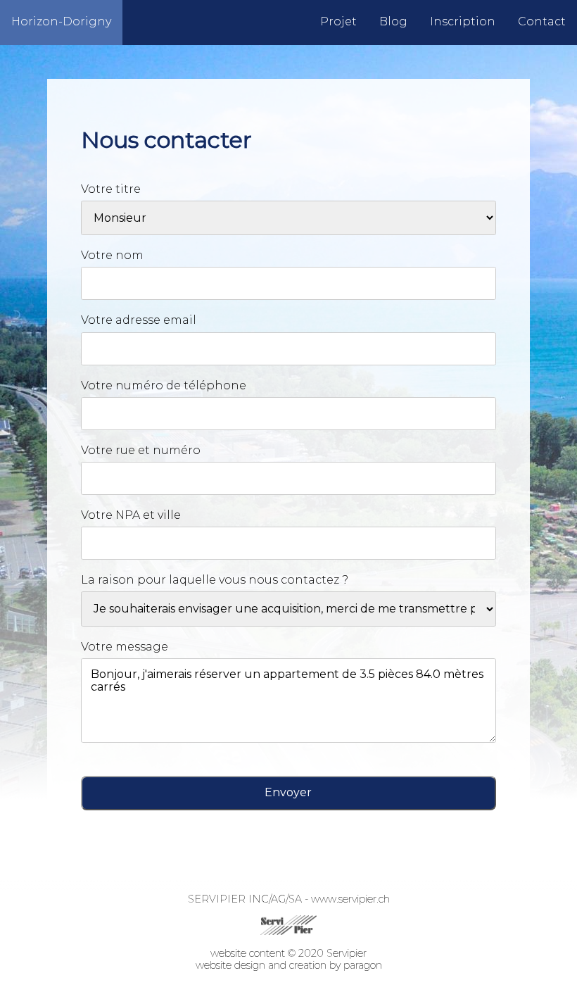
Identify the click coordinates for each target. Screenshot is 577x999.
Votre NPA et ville (131, 515)
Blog (393, 21)
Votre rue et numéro (141, 450)
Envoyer (288, 792)
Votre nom (112, 255)
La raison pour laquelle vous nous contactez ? (214, 579)
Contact (542, 21)
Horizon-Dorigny (61, 21)
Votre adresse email (138, 320)
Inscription (462, 21)
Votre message (124, 646)
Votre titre (111, 189)
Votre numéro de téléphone (163, 385)
